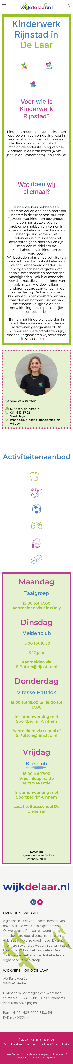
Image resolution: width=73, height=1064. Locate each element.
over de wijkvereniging (36, 1054)
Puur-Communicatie (56, 1044)
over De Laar (13, 1054)
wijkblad (23, 1057)
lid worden (58, 1054)
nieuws (35, 1057)
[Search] (69, 6)
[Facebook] (33, 902)
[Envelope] (40, 902)
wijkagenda (48, 1057)
